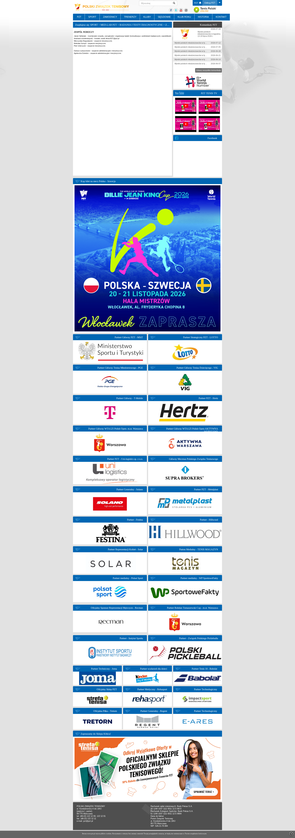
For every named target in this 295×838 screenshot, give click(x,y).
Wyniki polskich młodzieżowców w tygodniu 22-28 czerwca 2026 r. (202, 51)
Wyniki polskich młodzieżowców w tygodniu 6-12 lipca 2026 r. (200, 43)
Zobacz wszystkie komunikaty (208, 70)
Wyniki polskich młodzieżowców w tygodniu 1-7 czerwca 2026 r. (201, 64)
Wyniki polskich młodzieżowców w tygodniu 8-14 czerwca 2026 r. (202, 59)
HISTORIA (203, 17)
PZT (196, 3)
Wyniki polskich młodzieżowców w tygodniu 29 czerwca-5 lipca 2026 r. (204, 47)
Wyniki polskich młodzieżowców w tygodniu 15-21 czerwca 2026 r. (202, 55)
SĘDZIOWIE (164, 17)
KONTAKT (221, 17)
